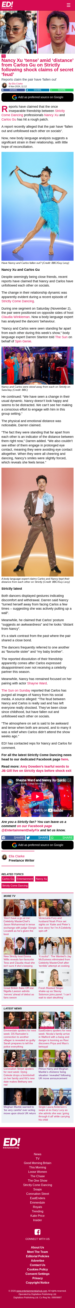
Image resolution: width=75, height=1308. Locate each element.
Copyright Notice (37, 1282)
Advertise (37, 1260)
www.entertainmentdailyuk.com (31, 1291)
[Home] (7, 5)
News (37, 1154)
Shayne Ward (37, 683)
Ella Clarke (17, 83)
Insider (37, 1220)
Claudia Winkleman (15, 317)
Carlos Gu (8, 119)
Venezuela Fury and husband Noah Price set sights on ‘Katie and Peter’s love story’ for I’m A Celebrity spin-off (55, 924)
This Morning (37, 1167)
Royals (37, 1207)
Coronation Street (37, 1193)
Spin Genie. (23, 341)
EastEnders (37, 1198)
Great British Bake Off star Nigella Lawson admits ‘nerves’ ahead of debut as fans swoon (19, 992)
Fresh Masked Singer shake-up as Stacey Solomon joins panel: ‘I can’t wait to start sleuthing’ (55, 992)
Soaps (37, 1189)
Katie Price (37, 1215)
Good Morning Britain (37, 1163)
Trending (37, 1211)
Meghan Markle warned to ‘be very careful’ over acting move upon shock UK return (20, 1110)
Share (13, 90)
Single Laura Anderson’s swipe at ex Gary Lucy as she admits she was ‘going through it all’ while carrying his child (54, 1113)
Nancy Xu (51, 115)
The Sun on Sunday (15, 690)
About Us (37, 1247)
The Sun (61, 337)
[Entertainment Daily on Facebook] (37, 1231)
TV (3, 56)
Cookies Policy (37, 1269)
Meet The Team (37, 1251)
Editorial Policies (37, 1256)
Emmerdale (37, 1202)
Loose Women (37, 1171)
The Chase (37, 1176)
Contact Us (37, 1265)
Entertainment (25, 878)
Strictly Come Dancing (17, 301)
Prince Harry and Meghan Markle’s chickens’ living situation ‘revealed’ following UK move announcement (55, 1073)
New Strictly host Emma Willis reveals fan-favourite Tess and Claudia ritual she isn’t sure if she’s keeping (19, 961)
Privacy (37, 1278)
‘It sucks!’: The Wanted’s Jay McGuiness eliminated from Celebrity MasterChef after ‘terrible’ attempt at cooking (55, 961)
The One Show (37, 1180)
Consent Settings (37, 1273)
